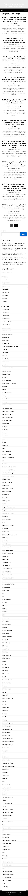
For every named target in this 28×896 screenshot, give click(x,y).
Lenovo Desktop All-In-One (8, 584)
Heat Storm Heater (6, 519)
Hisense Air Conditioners (7, 525)
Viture (3, 852)
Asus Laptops (5, 362)
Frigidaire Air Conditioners (8, 476)
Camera (4, 389)
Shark (3, 754)
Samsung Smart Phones (7, 741)
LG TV (3, 615)
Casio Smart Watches (7, 392)
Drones (4, 442)
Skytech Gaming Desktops (8, 766)
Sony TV (4, 794)
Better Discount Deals (14, 4)
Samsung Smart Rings (7, 744)
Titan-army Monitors (6, 828)
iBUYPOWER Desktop (7, 550)
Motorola (4, 664)
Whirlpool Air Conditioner (7, 865)
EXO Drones (5, 463)
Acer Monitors (5, 315)
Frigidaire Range (6, 479)
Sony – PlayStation (6, 784)
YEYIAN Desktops (6, 877)
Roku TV (4, 716)
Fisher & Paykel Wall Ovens (8, 470)
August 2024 (5, 295)
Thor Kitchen (5, 818)
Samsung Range (6, 735)
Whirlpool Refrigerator (7, 871)
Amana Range (5, 337)
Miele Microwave (6, 649)
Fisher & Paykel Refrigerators (9, 466)
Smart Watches (5, 775)
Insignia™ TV (5, 556)
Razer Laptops (5, 707)
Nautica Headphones (7, 679)
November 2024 (6, 286)
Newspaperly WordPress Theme (14, 894)
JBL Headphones (6, 565)
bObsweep (4, 377)
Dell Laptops (5, 426)
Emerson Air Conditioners (8, 457)
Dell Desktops (5, 423)
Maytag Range (5, 633)
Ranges (4, 701)
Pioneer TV (4, 695)
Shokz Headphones (6, 760)
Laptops (4, 581)
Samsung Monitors (6, 732)
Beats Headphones (6, 371)
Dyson (3, 448)
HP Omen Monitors (6, 547)
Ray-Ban (4, 704)
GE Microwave (5, 494)
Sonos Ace (4, 778)
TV (3, 831)
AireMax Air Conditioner (7, 321)
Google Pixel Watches (7, 510)
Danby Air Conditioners (7, 417)
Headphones (5, 516)
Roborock (4, 713)
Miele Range (5, 652)
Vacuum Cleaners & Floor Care (9, 840)
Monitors (4, 661)
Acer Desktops (5, 309)
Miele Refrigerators (6, 655)
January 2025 (5, 280)
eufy (3, 460)
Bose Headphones (6, 380)
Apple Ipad (4, 349)
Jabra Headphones (6, 562)
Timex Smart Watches (7, 821)
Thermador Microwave (7, 809)
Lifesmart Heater (6, 621)
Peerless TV (5, 692)
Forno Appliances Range (7, 473)
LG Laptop (4, 602)
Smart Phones (5, 769)
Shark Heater (5, 757)
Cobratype (4, 395)
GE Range (4, 497)
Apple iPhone (5, 352)
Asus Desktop (5, 358)
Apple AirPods (5, 343)
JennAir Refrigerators (7, 568)
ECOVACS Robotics (6, 454)
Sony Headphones (6, 788)
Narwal (4, 676)
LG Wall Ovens (5, 618)
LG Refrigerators (6, 612)
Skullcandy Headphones (7, 763)
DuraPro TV (5, 445)
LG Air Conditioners (6, 599)
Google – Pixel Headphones (8, 507)
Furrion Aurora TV (6, 485)
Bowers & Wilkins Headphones (9, 383)
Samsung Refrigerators (7, 738)
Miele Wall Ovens (6, 658)
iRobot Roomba (5, 559)
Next (16, 225)
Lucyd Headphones (6, 624)
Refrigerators (5, 710)
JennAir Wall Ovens (6, 571)
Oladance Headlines (6, 683)
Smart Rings (5, 772)
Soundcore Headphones (7, 797)
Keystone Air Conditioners (8, 575)
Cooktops (4, 402)
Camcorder (4, 386)
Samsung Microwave (7, 729)
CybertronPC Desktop (7, 414)
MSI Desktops (5, 667)
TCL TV (4, 806)
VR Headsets (5, 855)
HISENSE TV (5, 528)
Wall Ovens (5, 858)
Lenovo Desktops (6, 587)
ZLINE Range (5, 886)
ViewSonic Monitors (6, 843)
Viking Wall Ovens (6, 849)
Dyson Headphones (6, 451)
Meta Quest (5, 639)
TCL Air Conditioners (7, 803)
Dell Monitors (5, 429)
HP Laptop (4, 541)
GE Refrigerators (6, 500)
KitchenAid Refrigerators (7, 578)
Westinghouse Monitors (7, 862)
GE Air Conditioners (6, 491)
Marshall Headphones (7, 630)
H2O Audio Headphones (7, 513)
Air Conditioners (6, 318)
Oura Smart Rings (6, 689)
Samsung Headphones (7, 723)
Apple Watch (5, 355)
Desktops (4, 433)
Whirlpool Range (6, 868)
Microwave (4, 645)
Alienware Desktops (6, 324)
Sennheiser (4, 750)
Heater (3, 522)
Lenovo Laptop (5, 590)
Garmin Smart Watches (7, 488)
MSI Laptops (5, 670)
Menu (25, 10)
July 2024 (4, 298)
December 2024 (6, 283)
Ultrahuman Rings (6, 834)
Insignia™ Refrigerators (7, 553)
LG (3, 593)
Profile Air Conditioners (7, 698)
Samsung (4, 720)
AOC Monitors (5, 340)
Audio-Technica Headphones (8, 368)
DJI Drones (5, 439)
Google (4, 503)
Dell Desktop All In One (7, 420)
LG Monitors (5, 605)
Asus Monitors (5, 365)
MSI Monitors (5, 673)
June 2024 (4, 301)
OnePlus (4, 686)
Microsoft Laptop (6, 642)
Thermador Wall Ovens (7, 812)
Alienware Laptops (6, 328)
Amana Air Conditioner (7, 334)
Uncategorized (5, 837)
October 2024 (5, 289)
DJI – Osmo (5, 436)
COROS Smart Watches (7, 405)
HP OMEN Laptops (6, 544)
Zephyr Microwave (6, 880)
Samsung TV (5, 747)
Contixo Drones (5, 399)
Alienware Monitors (6, 331)
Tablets (4, 800)
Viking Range (5, 846)
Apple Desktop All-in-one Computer (10, 346)
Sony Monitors (5, 791)
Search (3, 231)
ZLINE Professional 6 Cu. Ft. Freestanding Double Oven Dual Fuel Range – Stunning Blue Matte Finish (14, 40)
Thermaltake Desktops (7, 815)
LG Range (4, 608)
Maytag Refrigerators (7, 636)
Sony (3, 781)
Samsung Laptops (6, 726)
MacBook (4, 627)
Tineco (3, 825)
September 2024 (6, 292)
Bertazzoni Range (6, 374)
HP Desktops (5, 537)
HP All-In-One (5, 531)
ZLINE (3, 883)
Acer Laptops (5, 312)
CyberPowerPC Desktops (8, 411)
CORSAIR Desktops (7, 408)
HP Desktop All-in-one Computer (9, 534)
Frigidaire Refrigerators (7, 482)
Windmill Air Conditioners (8, 874)
